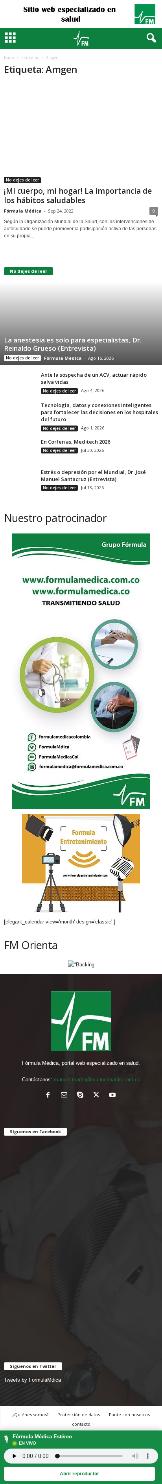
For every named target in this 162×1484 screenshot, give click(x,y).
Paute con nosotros (129, 1414)
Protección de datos (78, 1414)
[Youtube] (113, 1096)
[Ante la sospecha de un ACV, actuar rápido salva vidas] (19, 383)
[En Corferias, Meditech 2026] (19, 454)
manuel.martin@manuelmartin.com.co (97, 1079)
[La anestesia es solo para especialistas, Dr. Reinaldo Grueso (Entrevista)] (81, 313)
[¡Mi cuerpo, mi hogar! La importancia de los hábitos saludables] (81, 133)
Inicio (9, 57)
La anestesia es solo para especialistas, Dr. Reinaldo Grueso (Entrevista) (73, 344)
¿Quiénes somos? (30, 1414)
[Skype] (82, 1096)
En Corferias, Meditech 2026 (75, 441)
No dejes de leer (22, 180)
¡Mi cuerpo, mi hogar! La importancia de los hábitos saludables (78, 195)
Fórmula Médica (23, 211)
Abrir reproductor (79, 1474)
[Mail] (66, 1096)
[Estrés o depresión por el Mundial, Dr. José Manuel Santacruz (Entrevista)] (19, 480)
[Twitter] (98, 1096)
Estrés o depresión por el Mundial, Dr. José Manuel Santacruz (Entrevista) (93, 475)
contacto (81, 1424)
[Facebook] (50, 1096)
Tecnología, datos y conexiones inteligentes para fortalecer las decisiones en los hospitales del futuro (99, 412)
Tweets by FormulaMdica (32, 1380)
